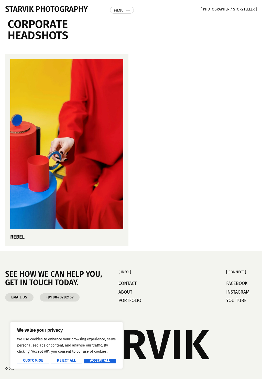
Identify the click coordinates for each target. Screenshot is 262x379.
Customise (33, 361)
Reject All (66, 361)
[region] (66, 345)
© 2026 (10, 369)
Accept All (100, 361)
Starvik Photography (46, 9)
